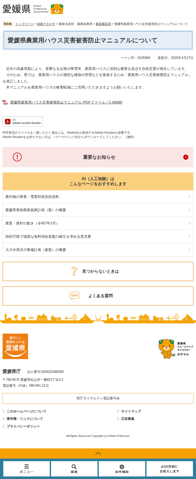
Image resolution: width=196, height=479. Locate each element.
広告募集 (127, 419)
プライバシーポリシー (23, 426)
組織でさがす (46, 24)
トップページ (24, 24)
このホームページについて (26, 411)
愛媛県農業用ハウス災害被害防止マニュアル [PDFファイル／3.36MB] (66, 102)
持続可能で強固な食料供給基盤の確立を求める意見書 (48, 236)
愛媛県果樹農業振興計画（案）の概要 (35, 210)
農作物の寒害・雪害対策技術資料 (32, 197)
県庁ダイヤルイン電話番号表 (98, 398)
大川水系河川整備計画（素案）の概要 (35, 250)
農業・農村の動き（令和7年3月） (32, 223)
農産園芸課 (103, 24)
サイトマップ (131, 411)
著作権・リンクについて (25, 419)
